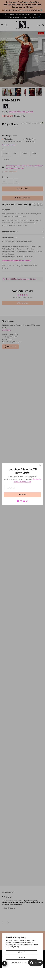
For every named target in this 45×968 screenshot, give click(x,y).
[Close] (40, 465)
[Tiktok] (27, 501)
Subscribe (22, 495)
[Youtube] (24, 501)
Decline (21, 958)
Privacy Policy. (14, 947)
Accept (21, 952)
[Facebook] (18, 501)
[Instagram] (21, 501)
